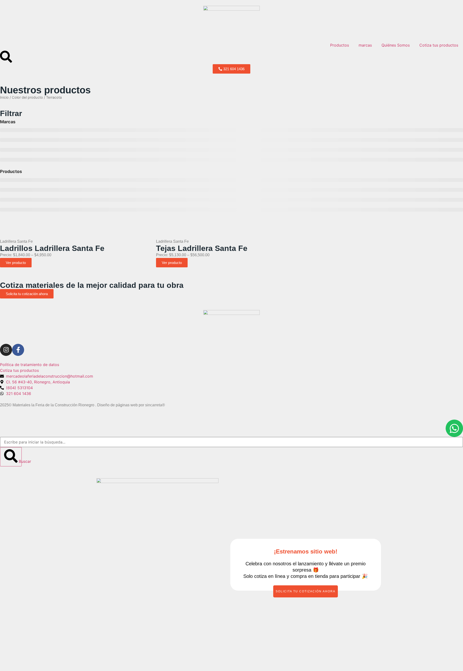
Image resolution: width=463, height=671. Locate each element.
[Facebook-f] (18, 350)
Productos (339, 45)
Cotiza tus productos (438, 45)
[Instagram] (6, 350)
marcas (365, 45)
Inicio (4, 97)
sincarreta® (155, 405)
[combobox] (231, 442)
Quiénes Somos (395, 45)
